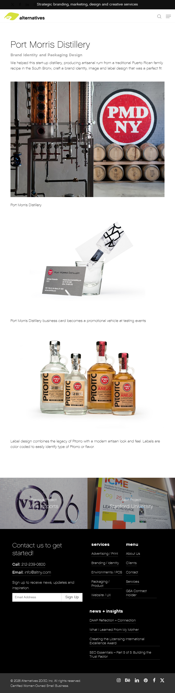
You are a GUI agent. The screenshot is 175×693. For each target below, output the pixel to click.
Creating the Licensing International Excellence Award (117, 641)
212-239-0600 (28, 564)
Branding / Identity (105, 563)
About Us (133, 554)
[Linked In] (137, 680)
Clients (131, 563)
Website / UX (101, 595)
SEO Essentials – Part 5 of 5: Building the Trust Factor (120, 654)
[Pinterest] (146, 680)
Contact (132, 572)
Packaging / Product (100, 584)
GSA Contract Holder (136, 593)
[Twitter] (162, 680)
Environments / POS (106, 572)
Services (132, 582)
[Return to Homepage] (24, 16)
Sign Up (72, 597)
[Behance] (127, 680)
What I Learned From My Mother (114, 630)
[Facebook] (154, 680)
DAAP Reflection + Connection (113, 620)
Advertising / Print (104, 554)
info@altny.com (31, 572)
